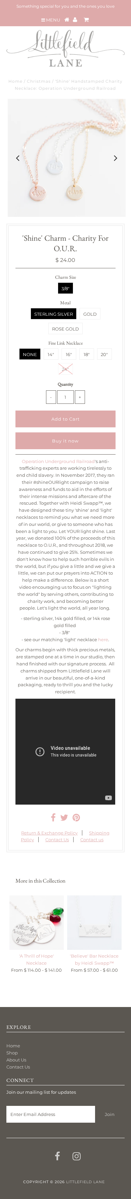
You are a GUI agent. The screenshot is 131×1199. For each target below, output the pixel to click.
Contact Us (57, 839)
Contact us (91, 839)
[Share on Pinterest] (76, 819)
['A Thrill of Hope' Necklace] (36, 922)
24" (65, 369)
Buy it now (65, 440)
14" (51, 354)
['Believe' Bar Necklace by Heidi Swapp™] (94, 922)
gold (90, 314)
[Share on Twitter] (64, 819)
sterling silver (53, 314)
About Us (16, 1059)
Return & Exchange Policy (49, 833)
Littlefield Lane (85, 1181)
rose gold (65, 329)
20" (104, 354)
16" (69, 354)
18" (87, 354)
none (30, 354)
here (103, 639)
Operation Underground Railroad (58, 461)
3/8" (65, 288)
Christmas (39, 81)
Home (15, 81)
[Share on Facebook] (53, 819)
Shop (12, 1052)
